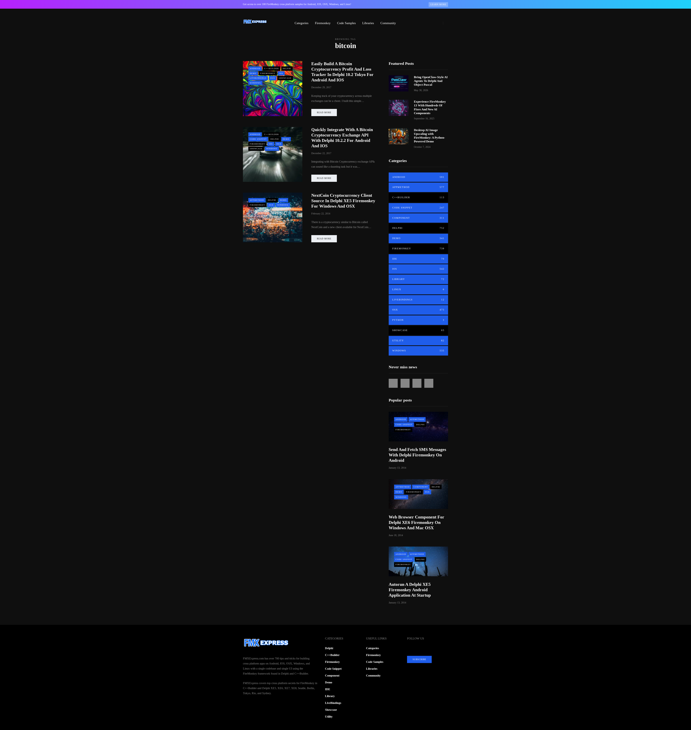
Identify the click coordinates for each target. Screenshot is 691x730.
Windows (255, 83)
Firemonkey (323, 23)
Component (418, 218)
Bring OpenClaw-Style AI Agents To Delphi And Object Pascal (431, 81)
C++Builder (271, 68)
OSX (272, 78)
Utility (418, 340)
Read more (324, 112)
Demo (253, 73)
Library (418, 279)
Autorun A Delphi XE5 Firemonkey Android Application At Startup (410, 590)
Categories (301, 23)
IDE (418, 258)
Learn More (438, 4)
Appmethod (257, 200)
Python (418, 320)
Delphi (287, 68)
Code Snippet (258, 139)
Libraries (368, 23)
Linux (418, 289)
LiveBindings (258, 78)
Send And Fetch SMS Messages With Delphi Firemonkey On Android (417, 455)
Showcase (285, 78)
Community (388, 23)
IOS (281, 73)
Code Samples (346, 23)
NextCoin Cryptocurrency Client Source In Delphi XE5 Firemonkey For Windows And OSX (343, 200)
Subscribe (419, 659)
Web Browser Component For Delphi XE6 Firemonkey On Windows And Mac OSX (416, 522)
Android (255, 68)
